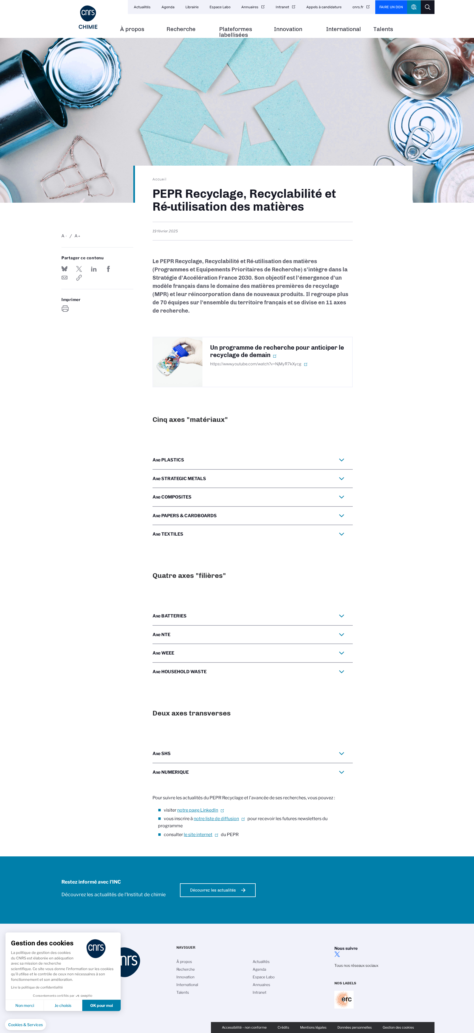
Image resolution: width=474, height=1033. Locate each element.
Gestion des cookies (398, 1027)
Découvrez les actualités (213, 890)
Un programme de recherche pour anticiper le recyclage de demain (277, 351)
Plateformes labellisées (235, 32)
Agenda (168, 7)
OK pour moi (101, 1005)
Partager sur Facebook (108, 269)
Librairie (192, 7)
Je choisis (63, 1005)
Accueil (160, 179)
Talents (383, 29)
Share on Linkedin (94, 269)
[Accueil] (88, 17)
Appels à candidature (324, 7)
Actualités (142, 7)
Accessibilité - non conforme (244, 1027)
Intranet (282, 7)
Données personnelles (354, 1027)
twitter (337, 954)
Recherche (181, 29)
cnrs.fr (357, 7)
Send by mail (64, 278)
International (343, 29)
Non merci (24, 1005)
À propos (132, 29)
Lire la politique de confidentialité (37, 987)
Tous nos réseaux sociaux (356, 965)
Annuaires (249, 7)
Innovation (288, 29)
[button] (25, 1025)
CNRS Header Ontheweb (414, 7)
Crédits (283, 1027)
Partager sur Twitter (79, 269)
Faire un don (391, 7)
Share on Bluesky (64, 269)
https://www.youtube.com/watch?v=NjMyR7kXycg (255, 363)
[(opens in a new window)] (177, 362)
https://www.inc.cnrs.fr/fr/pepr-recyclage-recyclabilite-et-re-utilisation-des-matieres (79, 278)
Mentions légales (313, 1027)
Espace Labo (220, 7)
